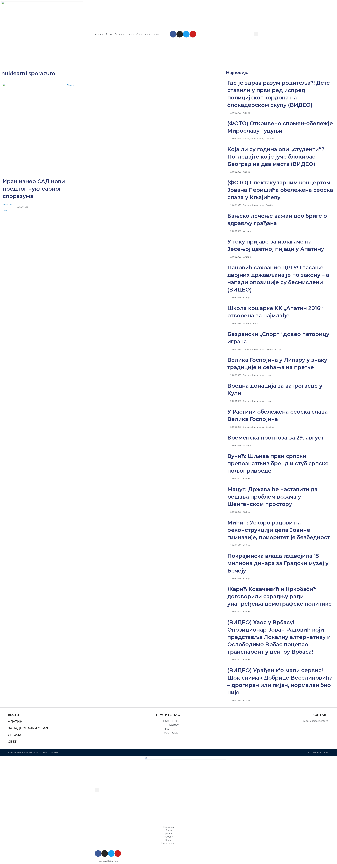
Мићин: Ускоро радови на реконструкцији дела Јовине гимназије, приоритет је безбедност (278, 530)
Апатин (15, 721)
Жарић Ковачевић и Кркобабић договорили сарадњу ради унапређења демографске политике (279, 596)
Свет (5, 210)
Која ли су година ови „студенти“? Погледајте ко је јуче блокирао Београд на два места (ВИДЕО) (275, 156)
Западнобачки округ (28, 728)
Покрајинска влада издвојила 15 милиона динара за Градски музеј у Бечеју (278, 563)
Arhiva (45, 752)
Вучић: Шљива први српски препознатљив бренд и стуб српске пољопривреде (278, 463)
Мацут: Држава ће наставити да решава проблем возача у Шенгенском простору (272, 496)
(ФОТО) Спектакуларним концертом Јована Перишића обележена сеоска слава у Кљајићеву (280, 189)
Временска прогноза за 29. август (275, 437)
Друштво (7, 204)
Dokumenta (53, 752)
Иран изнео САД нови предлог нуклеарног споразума (34, 188)
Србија (14, 735)
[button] (256, 34)
